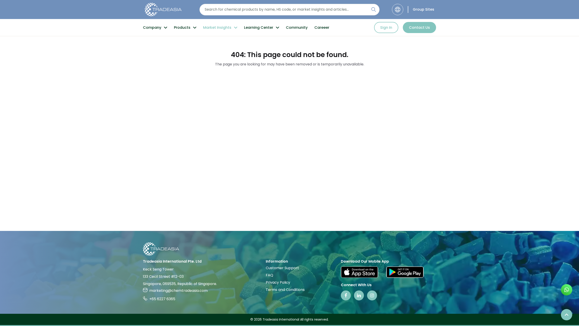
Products (182, 27)
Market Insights (217, 27)
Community (297, 27)
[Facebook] (346, 295)
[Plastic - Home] (163, 9)
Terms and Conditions (285, 289)
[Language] (397, 9)
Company (152, 27)
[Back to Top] (566, 314)
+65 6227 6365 (162, 299)
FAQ (269, 275)
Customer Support (282, 268)
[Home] (289, 249)
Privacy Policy (278, 282)
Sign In (386, 27)
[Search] (373, 9)
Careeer (321, 27)
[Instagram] (372, 295)
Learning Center (258, 27)
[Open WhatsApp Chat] (566, 289)
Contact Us (419, 27)
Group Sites (423, 9)
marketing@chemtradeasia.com (178, 290)
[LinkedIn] (359, 295)
